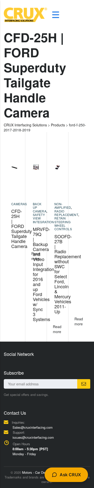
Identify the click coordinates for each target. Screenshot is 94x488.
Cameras (19, 204)
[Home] (25, 14)
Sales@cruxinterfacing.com (33, 427)
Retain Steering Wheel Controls (63, 223)
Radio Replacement (66, 213)
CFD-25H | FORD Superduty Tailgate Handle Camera (21, 228)
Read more (78, 321)
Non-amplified (62, 205)
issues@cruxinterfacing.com (33, 437)
